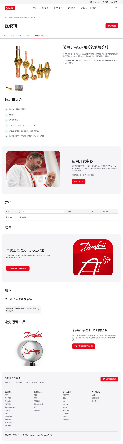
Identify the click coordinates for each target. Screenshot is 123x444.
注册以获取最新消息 (109, 379)
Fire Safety (66, 404)
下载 (35, 398)
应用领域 (8, 392)
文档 (12, 36)
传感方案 (66, 410)
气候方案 (66, 395)
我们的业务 (67, 392)
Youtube (27, 382)
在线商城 (66, 420)
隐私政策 (8, 435)
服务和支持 (38, 392)
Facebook (19, 382)
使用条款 (16, 435)
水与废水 (8, 426)
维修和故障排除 (39, 404)
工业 (6, 413)
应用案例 (37, 401)
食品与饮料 (8, 410)
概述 (5, 36)
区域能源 (8, 404)
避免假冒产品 (38, 36)
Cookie (32, 435)
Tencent (34, 382)
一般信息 (25, 435)
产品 (10, 17)
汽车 (6, 395)
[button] (104, 2)
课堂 (35, 407)
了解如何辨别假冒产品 (82, 346)
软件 (20, 36)
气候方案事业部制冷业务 (21, 17)
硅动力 (65, 416)
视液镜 (33, 17)
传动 (64, 398)
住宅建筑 (8, 401)
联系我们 (37, 410)
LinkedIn (7, 382)
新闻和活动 (95, 398)
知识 (28, 36)
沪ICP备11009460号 (43, 435)
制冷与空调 (8, 423)
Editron (65, 401)
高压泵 (65, 407)
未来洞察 (95, 401)
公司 (93, 395)
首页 (6, 17)
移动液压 (8, 420)
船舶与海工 (8, 416)
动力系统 (66, 413)
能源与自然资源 (10, 407)
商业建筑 (8, 398)
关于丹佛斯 (96, 392)
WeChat (41, 382)
